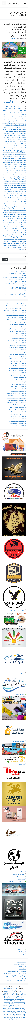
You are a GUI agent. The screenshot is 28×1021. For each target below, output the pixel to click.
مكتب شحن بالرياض (7, 237)
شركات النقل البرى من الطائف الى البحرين (15, 197)
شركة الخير (22, 990)
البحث (24, 256)
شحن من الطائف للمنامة (20, 187)
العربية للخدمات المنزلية (7, 1017)
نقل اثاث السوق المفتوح (9, 243)
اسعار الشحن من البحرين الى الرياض (13, 116)
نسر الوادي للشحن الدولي (9, 993)
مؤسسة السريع (6, 990)
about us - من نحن (21, 962)
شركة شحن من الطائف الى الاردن (17, 370)
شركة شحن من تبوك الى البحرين (18, 418)
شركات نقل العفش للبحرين (15, 210)
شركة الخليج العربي (21, 991)
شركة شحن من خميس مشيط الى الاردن (16, 308)
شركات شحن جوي (13, 201)
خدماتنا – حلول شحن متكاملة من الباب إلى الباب (14, 973)
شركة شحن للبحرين (13, 222)
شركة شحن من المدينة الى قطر (18, 391)
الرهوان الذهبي (6, 988)
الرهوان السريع (16, 125)
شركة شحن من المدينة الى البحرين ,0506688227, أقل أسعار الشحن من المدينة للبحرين (15, 273)
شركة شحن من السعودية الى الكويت (17, 328)
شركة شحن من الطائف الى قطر (18, 381)
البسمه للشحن (15, 1015)
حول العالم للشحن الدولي (17, 3)
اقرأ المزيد (8, 101)
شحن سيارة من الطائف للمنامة (18, 166)
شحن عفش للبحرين (9, 170)
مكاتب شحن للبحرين (18, 237)
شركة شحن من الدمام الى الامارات (17, 363)
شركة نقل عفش (16, 226)
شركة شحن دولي (18, 218)
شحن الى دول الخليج (17, 147)
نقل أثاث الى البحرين (21, 243)
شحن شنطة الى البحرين (10, 168)
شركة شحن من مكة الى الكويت (18, 405)
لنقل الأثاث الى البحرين (16, 232)
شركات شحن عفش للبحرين (9, 206)
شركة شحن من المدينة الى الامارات (17, 368)
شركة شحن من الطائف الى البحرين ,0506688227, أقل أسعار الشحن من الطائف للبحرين (14, 29)
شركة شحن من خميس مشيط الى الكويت (16, 303)
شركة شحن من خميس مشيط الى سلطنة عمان (14, 310)
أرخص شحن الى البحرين (18, 108)
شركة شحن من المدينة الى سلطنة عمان (16, 402)
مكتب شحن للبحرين (21, 239)
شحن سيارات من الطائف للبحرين (13, 162)
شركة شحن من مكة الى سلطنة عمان (17, 400)
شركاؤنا (24, 978)
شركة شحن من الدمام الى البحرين (17, 421)
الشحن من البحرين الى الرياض (14, 129)
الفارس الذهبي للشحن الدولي (12, 1000)
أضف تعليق (21, 249)
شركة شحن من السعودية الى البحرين (17, 326)
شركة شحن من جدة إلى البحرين (18, 342)
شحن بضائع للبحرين (7, 154)
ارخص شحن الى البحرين (16, 110)
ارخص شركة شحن (11, 112)
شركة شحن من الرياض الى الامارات (17, 356)
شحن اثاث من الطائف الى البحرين (13, 139)
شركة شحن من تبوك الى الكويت (18, 414)
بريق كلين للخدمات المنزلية (9, 997)
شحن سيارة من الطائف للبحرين (10, 164)
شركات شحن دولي (10, 106)
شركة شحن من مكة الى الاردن (18, 377)
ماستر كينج (18, 997)
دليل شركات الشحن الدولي (19, 1005)
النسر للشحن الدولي (19, 999)
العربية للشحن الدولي (13, 1019)
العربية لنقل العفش (18, 1017)
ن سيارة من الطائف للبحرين (16, 241)
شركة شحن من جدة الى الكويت (18, 335)
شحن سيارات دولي (17, 160)
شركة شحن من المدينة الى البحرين (17, 425)
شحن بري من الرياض (11, 150)
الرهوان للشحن (14, 127)
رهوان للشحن (18, 133)
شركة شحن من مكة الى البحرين (18, 423)
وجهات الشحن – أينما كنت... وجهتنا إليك (16, 980)
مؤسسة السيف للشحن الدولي (9, 991)
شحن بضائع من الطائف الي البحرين (17, 156)
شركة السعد (18, 1014)
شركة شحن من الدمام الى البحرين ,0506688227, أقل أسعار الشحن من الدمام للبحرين (15, 283)
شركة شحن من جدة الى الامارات (18, 331)
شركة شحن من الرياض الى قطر (18, 345)
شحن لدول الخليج (10, 176)
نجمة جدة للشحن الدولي (16, 1006)
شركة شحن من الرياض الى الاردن (18, 354)
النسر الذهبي (12, 1014)
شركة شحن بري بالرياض (17, 216)
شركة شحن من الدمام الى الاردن (18, 375)
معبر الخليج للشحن (20, 993)
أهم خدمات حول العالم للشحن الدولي (17, 971)
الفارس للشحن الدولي (8, 1002)
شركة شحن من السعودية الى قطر (17, 324)
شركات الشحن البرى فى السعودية (13, 189)
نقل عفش (23, 245)
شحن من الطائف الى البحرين (16, 183)
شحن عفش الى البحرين (20, 170)
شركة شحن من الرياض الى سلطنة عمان (16, 352)
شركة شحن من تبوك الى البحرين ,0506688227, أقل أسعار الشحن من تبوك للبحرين (15, 288)
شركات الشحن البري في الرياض (18, 191)
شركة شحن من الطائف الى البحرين (17, 416)
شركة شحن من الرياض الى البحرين (17, 349)
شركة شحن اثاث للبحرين (16, 214)
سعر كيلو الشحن (10, 133)
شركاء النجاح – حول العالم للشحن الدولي (16, 976)
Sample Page (22, 969)
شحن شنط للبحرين (21, 168)
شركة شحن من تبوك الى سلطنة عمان (16, 395)
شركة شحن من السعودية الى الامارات (17, 317)
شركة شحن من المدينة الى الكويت (17, 411)
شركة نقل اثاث (10, 224)
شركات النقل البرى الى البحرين (10, 195)
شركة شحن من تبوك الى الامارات (18, 361)
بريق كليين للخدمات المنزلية (13, 996)
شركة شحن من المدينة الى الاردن (18, 379)
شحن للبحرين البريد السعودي (14, 179)
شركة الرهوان (14, 988)
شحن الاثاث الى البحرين (9, 141)
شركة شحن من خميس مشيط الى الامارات (15, 305)
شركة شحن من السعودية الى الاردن (17, 322)
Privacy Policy (22, 966)
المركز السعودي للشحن (11, 1012)
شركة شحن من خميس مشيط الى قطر (16, 312)
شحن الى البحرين (20, 106)
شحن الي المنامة (7, 147)
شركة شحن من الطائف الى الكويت (17, 409)
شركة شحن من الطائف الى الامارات (17, 358)
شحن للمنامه (15, 181)
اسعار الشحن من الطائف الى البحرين (17, 118)
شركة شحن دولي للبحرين (15, 220)
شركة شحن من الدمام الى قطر (18, 386)
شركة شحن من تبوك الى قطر (18, 384)
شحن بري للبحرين (21, 150)
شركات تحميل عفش (21, 199)
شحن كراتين (19, 176)
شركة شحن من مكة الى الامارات (18, 365)
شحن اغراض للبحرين (21, 141)
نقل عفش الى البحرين (14, 245)
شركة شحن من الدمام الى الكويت (17, 407)
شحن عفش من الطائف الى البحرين (17, 172)
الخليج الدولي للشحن (20, 1011)
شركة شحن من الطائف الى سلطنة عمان (16, 393)
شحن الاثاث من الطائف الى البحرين (17, 143)
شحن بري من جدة (17, 154)
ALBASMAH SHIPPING (19, 1002)
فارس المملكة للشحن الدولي (14, 1008)
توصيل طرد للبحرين (17, 131)
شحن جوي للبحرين (15, 158)
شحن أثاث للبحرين (11, 135)
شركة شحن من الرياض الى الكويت (17, 347)
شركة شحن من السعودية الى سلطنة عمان (15, 319)
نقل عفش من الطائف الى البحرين (14, 247)
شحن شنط (7, 166)
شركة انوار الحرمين (15, 990)
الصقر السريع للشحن (10, 1011)
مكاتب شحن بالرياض (15, 235)
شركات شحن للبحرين (20, 208)
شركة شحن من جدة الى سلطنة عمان (17, 340)
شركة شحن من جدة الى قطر (19, 338)
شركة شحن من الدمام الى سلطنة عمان (16, 398)
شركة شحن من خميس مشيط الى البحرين (16, 315)
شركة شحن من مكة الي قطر (19, 388)
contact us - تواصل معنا (20, 964)
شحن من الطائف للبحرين (10, 185)
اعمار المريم (7, 994)
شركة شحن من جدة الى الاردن (18, 333)
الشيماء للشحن (22, 994)
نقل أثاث (6, 241)
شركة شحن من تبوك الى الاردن (18, 372)
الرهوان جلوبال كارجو (8, 1009)
